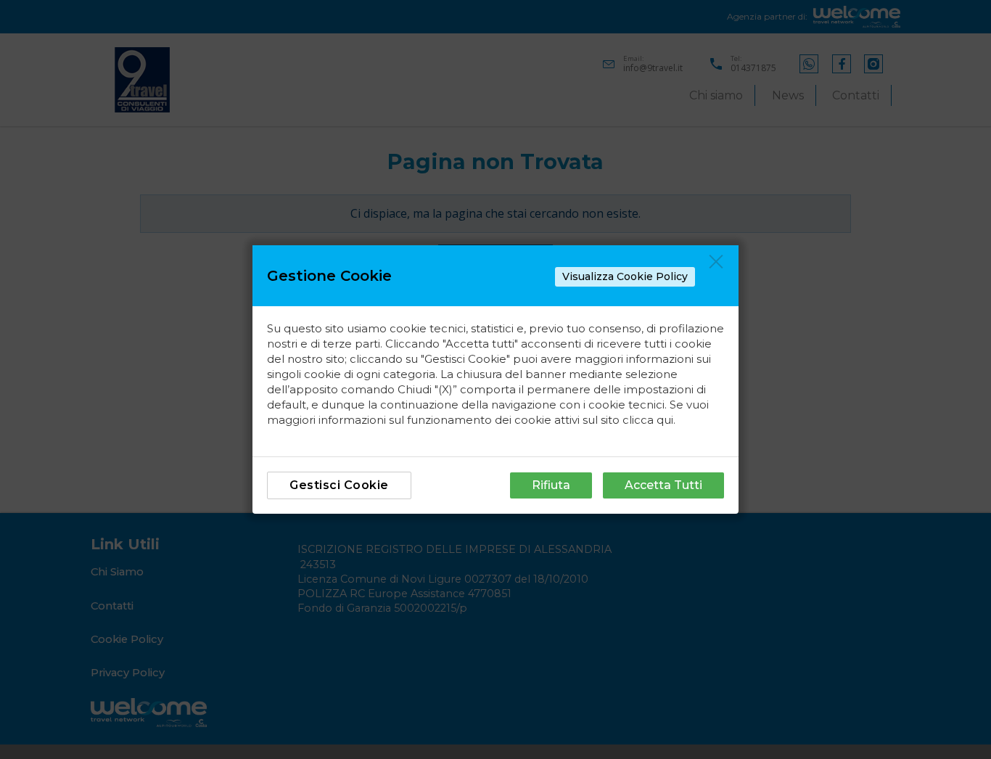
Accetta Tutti (663, 485)
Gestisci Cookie (339, 485)
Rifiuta (551, 485)
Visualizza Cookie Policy (625, 276)
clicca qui (647, 420)
